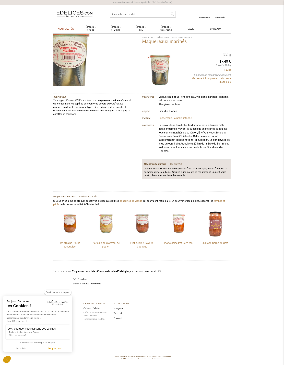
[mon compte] (204, 12)
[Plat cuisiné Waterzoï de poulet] (105, 236)
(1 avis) (227, 69)
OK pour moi (55, 348)
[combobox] (143, 14)
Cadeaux (215, 28)
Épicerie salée (91, 29)
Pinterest (118, 318)
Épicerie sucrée (116, 29)
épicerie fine (147, 36)
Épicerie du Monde (165, 29)
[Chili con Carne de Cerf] (214, 236)
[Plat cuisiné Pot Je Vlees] (178, 236)
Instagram (118, 308)
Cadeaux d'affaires (91, 308)
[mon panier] (220, 13)
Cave (191, 28)
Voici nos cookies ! (17, 335)
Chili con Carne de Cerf (214, 243)
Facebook (118, 313)
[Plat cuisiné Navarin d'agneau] (142, 236)
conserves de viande (181, 36)
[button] (7, 359)
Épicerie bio (141, 29)
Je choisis (20, 348)
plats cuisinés (162, 36)
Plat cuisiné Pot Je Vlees (178, 243)
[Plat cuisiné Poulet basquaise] (69, 236)
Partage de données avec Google (24, 332)
